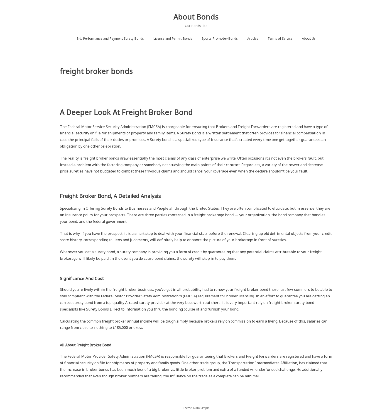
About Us (309, 38)
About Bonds (196, 17)
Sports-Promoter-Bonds (220, 38)
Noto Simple (201, 408)
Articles (252, 38)
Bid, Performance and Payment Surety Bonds (110, 38)
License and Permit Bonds (172, 38)
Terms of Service (280, 38)
